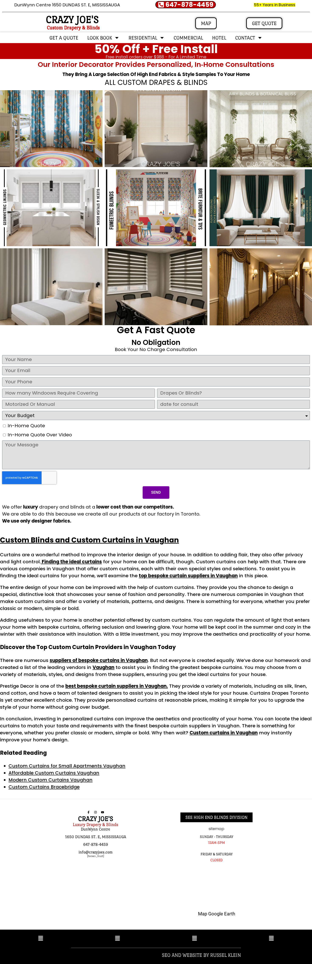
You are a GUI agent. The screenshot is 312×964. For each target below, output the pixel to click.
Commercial (188, 38)
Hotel (219, 38)
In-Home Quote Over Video (40, 434)
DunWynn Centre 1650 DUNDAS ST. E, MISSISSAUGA (67, 5)
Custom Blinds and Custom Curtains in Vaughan (89, 540)
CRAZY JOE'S (72, 19)
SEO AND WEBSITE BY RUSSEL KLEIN (201, 955)
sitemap (216, 828)
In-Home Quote (26, 425)
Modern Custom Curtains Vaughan (50, 780)
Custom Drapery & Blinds (73, 27)
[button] (40, 938)
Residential (142, 38)
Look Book (99, 38)
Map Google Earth (216, 913)
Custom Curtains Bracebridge (44, 787)
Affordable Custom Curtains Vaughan (53, 773)
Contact (245, 38)
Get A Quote (63, 38)
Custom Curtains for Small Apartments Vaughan (66, 766)
